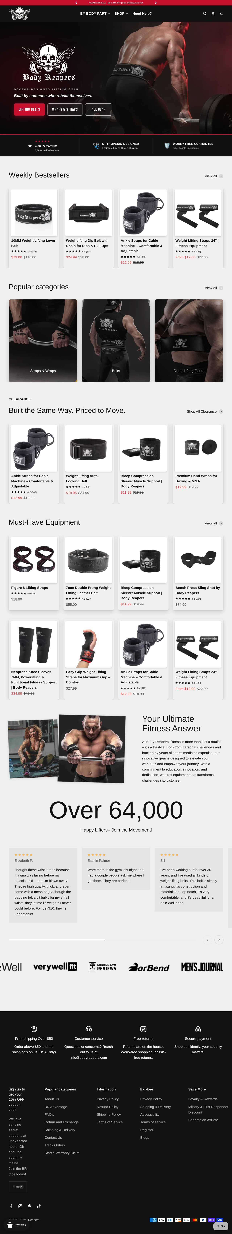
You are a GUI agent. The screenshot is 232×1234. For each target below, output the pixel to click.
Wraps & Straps (65, 109)
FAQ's (49, 1114)
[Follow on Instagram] (20, 1206)
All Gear (98, 109)
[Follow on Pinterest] (29, 1206)
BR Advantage (56, 1107)
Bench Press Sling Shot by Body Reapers (197, 590)
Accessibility (150, 1114)
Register (146, 1130)
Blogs (144, 1137)
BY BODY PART (93, 13)
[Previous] (76, 2)
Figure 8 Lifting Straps (29, 588)
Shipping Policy (109, 1114)
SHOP (120, 13)
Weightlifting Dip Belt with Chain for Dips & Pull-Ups (87, 243)
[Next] (156, 2)
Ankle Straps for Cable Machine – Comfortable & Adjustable (142, 246)
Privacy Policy (108, 1099)
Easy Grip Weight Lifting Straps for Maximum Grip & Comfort (88, 677)
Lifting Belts (29, 109)
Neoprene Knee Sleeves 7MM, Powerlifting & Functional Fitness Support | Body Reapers (34, 679)
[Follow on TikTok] (38, 1206)
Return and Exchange (62, 1122)
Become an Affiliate (203, 1120)
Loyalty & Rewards (203, 1099)
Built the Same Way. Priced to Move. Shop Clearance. (116, 3)
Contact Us (53, 1137)
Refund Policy (108, 1107)
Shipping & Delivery (60, 1130)
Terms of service (153, 1122)
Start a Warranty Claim (62, 1153)
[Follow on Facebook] (11, 1206)
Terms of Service (110, 1122)
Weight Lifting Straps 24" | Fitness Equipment (197, 243)
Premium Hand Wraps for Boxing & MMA (196, 478)
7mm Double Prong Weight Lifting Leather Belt (88, 590)
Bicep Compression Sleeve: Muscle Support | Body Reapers (141, 481)
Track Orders (55, 1145)
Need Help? (142, 13)
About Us (52, 1099)
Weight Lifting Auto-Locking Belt (82, 478)
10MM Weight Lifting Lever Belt (33, 243)
